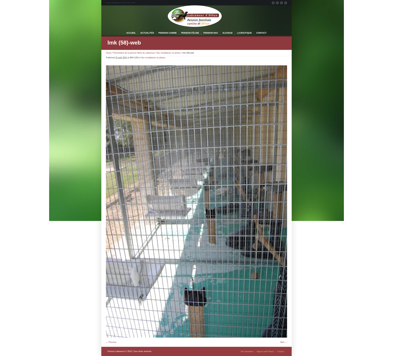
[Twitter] (273, 2)
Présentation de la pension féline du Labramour (134, 53)
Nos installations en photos (169, 53)
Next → (283, 342)
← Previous (111, 342)
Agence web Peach (265, 351)
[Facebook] (277, 2)
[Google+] (281, 2)
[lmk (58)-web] (196, 201)
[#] (285, 2)
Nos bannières (247, 351)
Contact (280, 351)
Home (108, 53)
